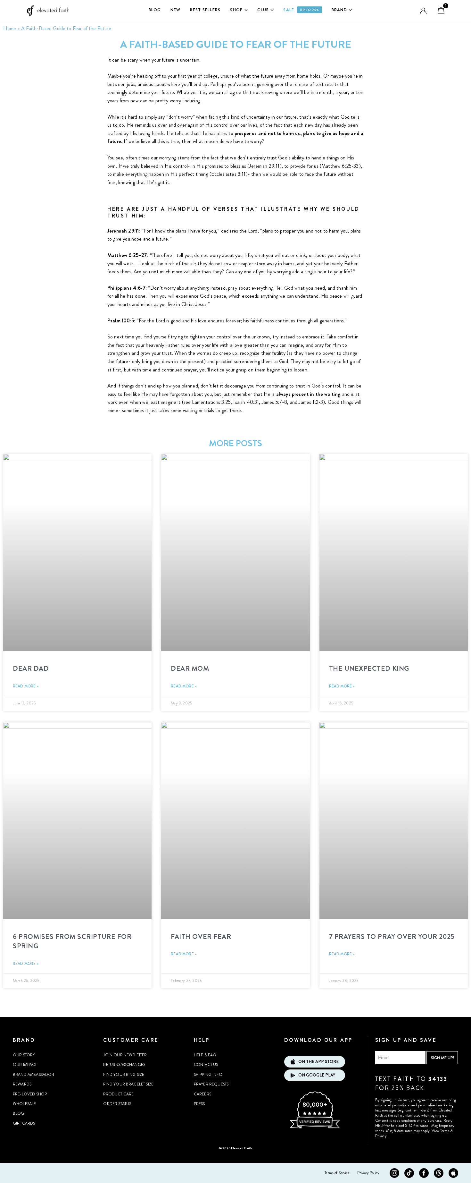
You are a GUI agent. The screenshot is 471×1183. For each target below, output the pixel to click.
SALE (301, 10)
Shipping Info (208, 1074)
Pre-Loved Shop (30, 1094)
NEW (175, 10)
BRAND (339, 10)
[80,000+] (314, 1127)
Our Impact (25, 1065)
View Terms (440, 1131)
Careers (202, 1094)
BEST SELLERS (205, 10)
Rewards (22, 1084)
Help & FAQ (205, 1055)
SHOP (236, 10)
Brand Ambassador (33, 1074)
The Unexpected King (369, 668)
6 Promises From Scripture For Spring (72, 941)
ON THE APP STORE (318, 1062)
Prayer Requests (211, 1084)
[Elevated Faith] (46, 10)
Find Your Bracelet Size (128, 1084)
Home (9, 28)
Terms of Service (337, 1173)
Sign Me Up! (442, 1058)
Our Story (24, 1055)
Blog (18, 1113)
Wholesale (24, 1104)
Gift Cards (24, 1123)
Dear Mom (190, 668)
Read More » (25, 686)
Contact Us (206, 1065)
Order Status (117, 1104)
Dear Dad (31, 668)
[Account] (423, 10)
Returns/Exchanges (124, 1065)
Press (199, 1104)
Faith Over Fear (201, 936)
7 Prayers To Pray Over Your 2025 (392, 936)
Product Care (118, 1094)
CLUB (263, 10)
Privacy (381, 1136)
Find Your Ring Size (123, 1074)
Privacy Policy (368, 1173)
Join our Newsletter (125, 1055)
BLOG (155, 10)
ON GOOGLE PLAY (316, 1075)
